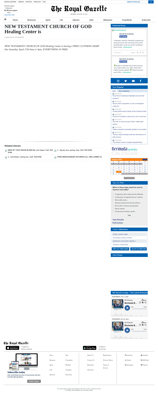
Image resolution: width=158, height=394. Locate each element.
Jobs (91, 20)
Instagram (129, 365)
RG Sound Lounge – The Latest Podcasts (130, 293)
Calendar (68, 370)
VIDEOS (21, 2)
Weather (68, 365)
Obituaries (107, 20)
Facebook (129, 355)
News (15, 20)
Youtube (145, 355)
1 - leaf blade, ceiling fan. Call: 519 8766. (25, 157)
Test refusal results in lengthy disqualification (127, 142)
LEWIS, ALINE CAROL (120, 234)
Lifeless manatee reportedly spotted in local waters (130, 129)
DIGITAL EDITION (10, 2)
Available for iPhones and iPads (26, 348)
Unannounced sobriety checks (125, 211)
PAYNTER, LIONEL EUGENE (122, 238)
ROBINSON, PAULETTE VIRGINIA (124, 241)
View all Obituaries (120, 249)
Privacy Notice (108, 360)
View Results (118, 220)
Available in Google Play (102, 348)
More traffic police (121, 200)
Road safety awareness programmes (126, 206)
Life (61, 20)
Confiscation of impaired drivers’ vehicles (129, 197)
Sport (48, 20)
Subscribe (146, 20)
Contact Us (91, 360)
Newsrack (68, 374)
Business (32, 20)
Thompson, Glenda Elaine (120, 244)
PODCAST (37, 2)
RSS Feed (145, 360)
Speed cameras (120, 208)
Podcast (145, 365)
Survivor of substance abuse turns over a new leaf (129, 116)
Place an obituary (139, 249)
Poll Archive (118, 223)
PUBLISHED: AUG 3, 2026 (120, 297)
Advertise (90, 370)
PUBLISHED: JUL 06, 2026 (120, 319)
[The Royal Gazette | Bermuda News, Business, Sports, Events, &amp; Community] (79, 9)
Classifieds (127, 20)
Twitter (128, 360)
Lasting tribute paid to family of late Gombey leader (130, 111)
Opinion (76, 20)
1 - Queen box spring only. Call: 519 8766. (74, 150)
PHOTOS (29, 2)
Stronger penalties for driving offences (127, 203)
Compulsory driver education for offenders (129, 194)
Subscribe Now (9, 15)
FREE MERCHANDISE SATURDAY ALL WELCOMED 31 (79, 157)
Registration (107, 355)
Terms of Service (106, 366)
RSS (44, 2)
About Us (90, 355)
